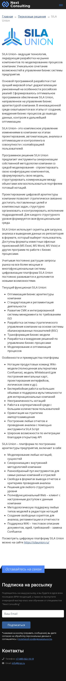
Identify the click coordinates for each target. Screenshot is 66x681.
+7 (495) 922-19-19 (25, 658)
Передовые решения (32, 16)
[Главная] (16, 4)
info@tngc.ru (18, 663)
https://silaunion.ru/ (36, 542)
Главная (7, 16)
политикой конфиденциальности (35, 639)
